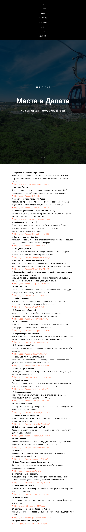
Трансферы (43, 18)
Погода (43, 31)
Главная (43, 4)
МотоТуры (43, 22)
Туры (43, 13)
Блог (43, 27)
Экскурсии (43, 9)
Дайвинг (43, 36)
